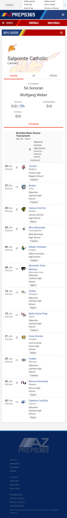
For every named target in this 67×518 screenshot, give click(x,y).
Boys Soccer (11, 33)
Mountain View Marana (37, 269)
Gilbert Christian (37, 248)
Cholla (33, 292)
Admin (13, 471)
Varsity (13, 75)
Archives (14, 481)
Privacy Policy (17, 502)
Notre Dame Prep (38, 315)
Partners (14, 485)
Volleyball (54, 23)
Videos (13, 460)
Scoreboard (16, 495)
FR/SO (53, 75)
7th (22, 106)
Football (9, 5)
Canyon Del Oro (37, 209)
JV (33, 75)
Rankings (14, 464)
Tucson (33, 167)
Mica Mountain (37, 229)
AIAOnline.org (17, 506)
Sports (9, 23)
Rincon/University (38, 383)
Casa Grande (36, 338)
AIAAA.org (15, 488)
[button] (65, 5)
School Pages (17, 498)
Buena (32, 187)
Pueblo (33, 360)
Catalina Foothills (38, 402)
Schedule (34, 123)
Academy (14, 467)
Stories (14, 477)
